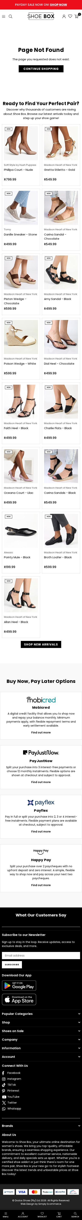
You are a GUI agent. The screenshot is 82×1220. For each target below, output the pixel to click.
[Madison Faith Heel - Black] (21, 402)
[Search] (10, 16)
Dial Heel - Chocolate (59, 364)
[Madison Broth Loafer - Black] (61, 531)
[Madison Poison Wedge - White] (21, 337)
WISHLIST (42, 1216)
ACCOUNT (23, 1216)
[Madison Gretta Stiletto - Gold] (61, 143)
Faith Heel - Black (16, 428)
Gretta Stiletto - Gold (59, 170)
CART (59, 1216)
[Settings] (64, 16)
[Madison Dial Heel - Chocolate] (61, 337)
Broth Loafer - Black (58, 557)
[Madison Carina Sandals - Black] (61, 466)
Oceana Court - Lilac (18, 493)
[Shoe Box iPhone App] (19, 1002)
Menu (5, 1216)
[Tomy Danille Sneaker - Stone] (21, 208)
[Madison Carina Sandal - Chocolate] (61, 208)
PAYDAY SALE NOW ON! (41, 4)
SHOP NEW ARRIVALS (41, 644)
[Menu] (3, 16)
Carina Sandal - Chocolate (55, 236)
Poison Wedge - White (20, 364)
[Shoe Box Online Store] (41, 16)
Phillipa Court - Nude (18, 170)
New (8, 129)
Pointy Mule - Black (17, 557)
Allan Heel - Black (16, 622)
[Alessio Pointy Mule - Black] (21, 531)
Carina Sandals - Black (60, 493)
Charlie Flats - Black (58, 428)
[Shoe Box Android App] (19, 988)
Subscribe (12, 964)
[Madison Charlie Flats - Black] (61, 402)
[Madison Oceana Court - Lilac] (21, 466)
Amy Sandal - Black (57, 299)
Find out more (41, 732)
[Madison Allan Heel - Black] (21, 595)
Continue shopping (41, 69)
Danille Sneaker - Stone (20, 234)
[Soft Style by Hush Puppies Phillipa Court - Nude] (21, 143)
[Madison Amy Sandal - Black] (61, 272)
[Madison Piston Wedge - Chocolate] (21, 272)
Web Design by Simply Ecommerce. (41, 1203)
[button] (76, 16)
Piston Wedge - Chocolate (15, 301)
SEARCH (75, 1216)
